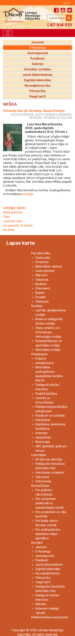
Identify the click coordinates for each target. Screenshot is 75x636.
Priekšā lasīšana (46, 393)
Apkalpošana (44, 363)
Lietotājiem (38, 455)
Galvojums (42, 477)
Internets (41, 433)
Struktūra (41, 262)
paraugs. (27, 194)
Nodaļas (36, 306)
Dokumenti (42, 288)
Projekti (40, 297)
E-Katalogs (37, 47)
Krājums (40, 358)
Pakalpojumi (39, 354)
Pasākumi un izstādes (50, 415)
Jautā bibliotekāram (37, 74)
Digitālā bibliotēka (37, 80)
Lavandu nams (13, 221)
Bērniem (40, 604)
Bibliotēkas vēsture (48, 266)
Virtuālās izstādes (37, 69)
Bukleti (40, 292)
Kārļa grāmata (12, 212)
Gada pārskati (45, 270)
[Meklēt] (69, 18)
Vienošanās (43, 481)
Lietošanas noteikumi (49, 472)
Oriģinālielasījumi (57, 117)
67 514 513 (60, 24)
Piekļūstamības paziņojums (49, 617)
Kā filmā (8, 230)
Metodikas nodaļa (47, 349)
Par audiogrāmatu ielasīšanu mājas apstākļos (47, 534)
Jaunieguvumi (37, 53)
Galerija (37, 64)
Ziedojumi (42, 301)
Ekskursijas (42, 441)
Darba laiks (42, 257)
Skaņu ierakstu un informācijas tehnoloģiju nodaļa (48, 332)
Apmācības (43, 437)
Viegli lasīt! (37, 96)
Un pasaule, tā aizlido (18, 225)
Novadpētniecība (37, 85)
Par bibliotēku (40, 253)
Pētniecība (37, 91)
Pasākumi (37, 58)
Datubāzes (42, 420)
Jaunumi (37, 42)
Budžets (41, 284)
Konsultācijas (40, 485)
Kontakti (37, 542)
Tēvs (6, 216)
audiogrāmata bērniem (53, 114)
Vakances (42, 279)
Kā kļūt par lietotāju (48, 459)
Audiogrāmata (22, 114)
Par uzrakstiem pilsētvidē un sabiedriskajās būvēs (49, 503)
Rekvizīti (41, 275)
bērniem (35, 117)
